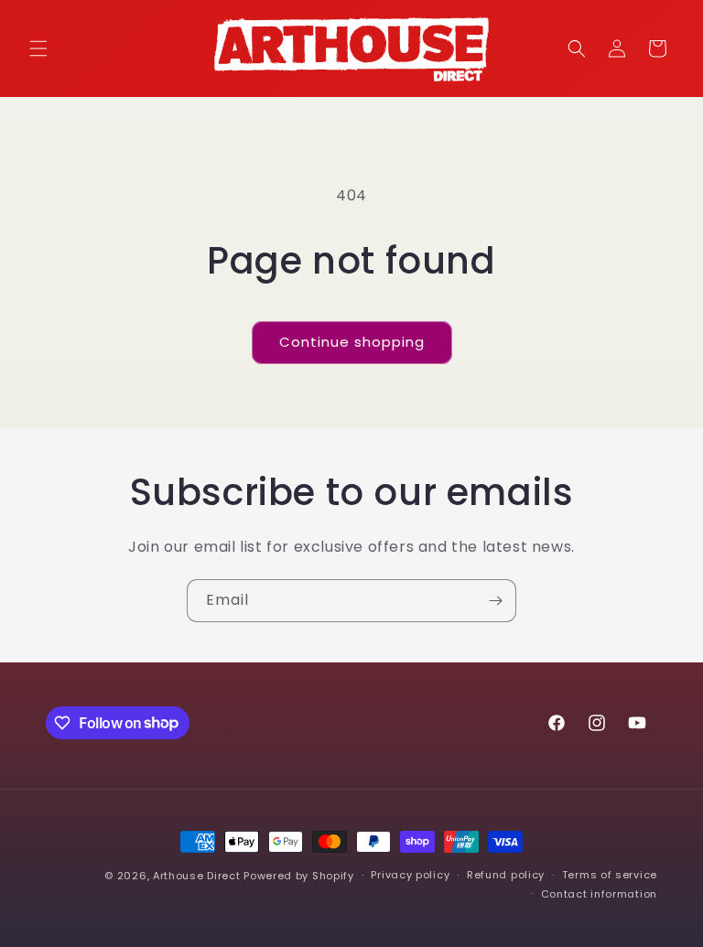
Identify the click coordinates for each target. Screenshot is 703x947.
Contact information (599, 894)
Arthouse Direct (197, 875)
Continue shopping (352, 341)
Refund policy (506, 874)
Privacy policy (410, 874)
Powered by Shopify (298, 875)
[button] (38, 48)
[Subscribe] (495, 600)
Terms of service (609, 874)
